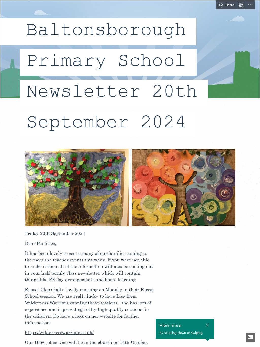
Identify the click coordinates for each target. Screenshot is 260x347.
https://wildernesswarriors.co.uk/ (59, 332)
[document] (130, 173)
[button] (226, 4)
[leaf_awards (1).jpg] (76, 187)
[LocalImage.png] (183, 187)
